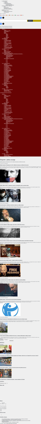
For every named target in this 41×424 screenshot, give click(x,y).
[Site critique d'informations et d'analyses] (6, 27)
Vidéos (7, 86)
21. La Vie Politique (7, 81)
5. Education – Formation (7, 42)
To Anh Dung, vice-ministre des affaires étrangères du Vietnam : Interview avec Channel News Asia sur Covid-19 (19, 355)
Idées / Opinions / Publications (8, 89)
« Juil (1, 410)
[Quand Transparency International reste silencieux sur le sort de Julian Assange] (10, 315)
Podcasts (7, 87)
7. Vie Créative (6, 44)
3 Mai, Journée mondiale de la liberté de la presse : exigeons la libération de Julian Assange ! (15, 335)
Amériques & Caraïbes (9, 56)
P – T (7, 61)
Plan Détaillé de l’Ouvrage (8, 129)
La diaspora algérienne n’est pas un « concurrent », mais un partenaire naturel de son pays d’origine (16, 420)
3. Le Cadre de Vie (6, 67)
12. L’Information (6, 74)
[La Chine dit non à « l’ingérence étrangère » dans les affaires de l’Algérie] (6, 377)
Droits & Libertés (6, 49)
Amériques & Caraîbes (7, 30)
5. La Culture (6, 133)
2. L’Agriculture (6, 66)
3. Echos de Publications (7, 3)
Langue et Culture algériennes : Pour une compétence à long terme (11, 419)
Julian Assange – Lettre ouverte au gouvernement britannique (10, 299)
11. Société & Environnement (8, 47)
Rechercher (30, 20)
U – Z (7, 62)
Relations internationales (7, 51)
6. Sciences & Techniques (7, 43)
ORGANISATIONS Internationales (9, 58)
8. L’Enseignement (6, 71)
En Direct (5, 84)
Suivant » (6, 339)
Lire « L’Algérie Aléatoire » (6, 63)
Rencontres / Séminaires (7, 91)
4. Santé (5, 106)
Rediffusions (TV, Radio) (7, 8)
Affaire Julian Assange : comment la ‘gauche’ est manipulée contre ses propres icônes (14, 185)
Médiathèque (6, 85)
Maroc (7, 34)
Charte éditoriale (6, 12)
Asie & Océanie (6, 31)
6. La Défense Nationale (7, 69)
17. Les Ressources (6, 78)
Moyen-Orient (6, 102)
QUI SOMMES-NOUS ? (5, 10)
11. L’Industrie (6, 73)
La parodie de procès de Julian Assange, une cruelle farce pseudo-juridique (12, 279)
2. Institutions (6, 2)
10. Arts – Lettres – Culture (8, 46)
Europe (5, 32)
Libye (7, 36)
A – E (7, 59)
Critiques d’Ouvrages (9, 4)
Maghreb (5, 33)
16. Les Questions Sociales (8, 77)
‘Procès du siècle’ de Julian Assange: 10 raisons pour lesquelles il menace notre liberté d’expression (16, 240)
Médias (5, 50)
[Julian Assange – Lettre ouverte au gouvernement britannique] (9, 296)
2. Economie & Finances (7, 40)
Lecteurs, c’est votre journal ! (8, 11)
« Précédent (1, 339)
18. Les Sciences (6, 79)
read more (1, 188)
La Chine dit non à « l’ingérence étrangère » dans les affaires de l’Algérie (12, 379)
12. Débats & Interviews (7, 48)
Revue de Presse (6, 7)
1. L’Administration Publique (8, 65)
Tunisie (7, 35)
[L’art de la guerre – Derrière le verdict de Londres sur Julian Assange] (10, 201)
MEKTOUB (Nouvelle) (5, 421)
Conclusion (5, 82)
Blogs (5, 6)
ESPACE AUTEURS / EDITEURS (7, 5)
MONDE (3, 29)
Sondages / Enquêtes (7, 52)
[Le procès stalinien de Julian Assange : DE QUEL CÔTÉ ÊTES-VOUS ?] (10, 221)
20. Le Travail (6, 80)
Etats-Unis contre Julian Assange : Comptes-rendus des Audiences (11, 260)
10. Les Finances (6, 137)
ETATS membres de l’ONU (8, 54)
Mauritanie (7, 37)
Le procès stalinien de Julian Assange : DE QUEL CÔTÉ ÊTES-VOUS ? (12, 224)
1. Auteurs (5, 1)
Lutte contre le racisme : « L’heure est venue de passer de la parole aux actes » (13, 367)
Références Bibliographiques (8, 83)
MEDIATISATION (4, 38)
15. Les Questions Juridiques (8, 76)
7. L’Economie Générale (7, 70)
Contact (3, 9)
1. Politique (5, 39)
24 (1, 408)
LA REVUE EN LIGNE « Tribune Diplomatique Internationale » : (13, 53)
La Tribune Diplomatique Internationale (5, 92)
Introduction (6, 64)
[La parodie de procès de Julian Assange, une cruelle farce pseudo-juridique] (10, 276)
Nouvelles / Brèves (6, 90)
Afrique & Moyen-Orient (9, 55)
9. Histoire (5, 110)
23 (0, 408)
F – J (6, 60)
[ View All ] (1, 344)
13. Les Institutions (6, 75)
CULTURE (3, 88)
